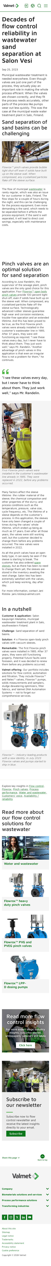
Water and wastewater (32, 792)
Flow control (36, 785)
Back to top (42, 1160)
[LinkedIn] (23, 1217)
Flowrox (6, 789)
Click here (25, 1045)
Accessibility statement (13, 1243)
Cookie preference (10, 1250)
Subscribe (15, 1133)
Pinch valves (20, 789)
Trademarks (7, 1239)
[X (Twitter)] (17, 1217)
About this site (9, 1228)
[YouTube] (29, 1217)
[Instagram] (10, 1217)
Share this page (9, 1157)
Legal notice (8, 1236)
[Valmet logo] (12, 5)
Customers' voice (12, 795)
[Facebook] (4, 1217)
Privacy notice (9, 1247)
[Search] (39, 5)
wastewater (36, 188)
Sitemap (6, 1232)
